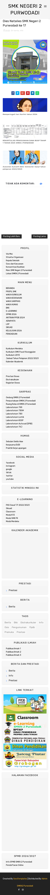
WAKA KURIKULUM (14, 295)
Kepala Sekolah (12, 260)
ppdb (32, 627)
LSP (7, 324)
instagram (10, 466)
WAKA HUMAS (12, 304)
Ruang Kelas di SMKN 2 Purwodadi (21, 404)
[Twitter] (28, 889)
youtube (10, 479)
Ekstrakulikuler (12, 379)
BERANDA (10, 288)
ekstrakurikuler (28, 622)
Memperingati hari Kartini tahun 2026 (20, 114)
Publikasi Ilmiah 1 (13, 648)
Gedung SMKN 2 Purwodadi (18, 397)
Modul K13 (10, 515)
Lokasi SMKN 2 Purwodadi (17, 273)
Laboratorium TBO (14, 414)
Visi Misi (9, 254)
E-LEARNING (11, 311)
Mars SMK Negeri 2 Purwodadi (19, 270)
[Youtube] (31, 889)
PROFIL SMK (11, 291)
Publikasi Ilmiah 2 (13, 652)
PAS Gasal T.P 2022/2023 (18, 505)
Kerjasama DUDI (13, 445)
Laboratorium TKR (14, 407)
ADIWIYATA (10, 321)
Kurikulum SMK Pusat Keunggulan (21, 352)
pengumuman (19, 627)
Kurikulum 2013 (13, 355)
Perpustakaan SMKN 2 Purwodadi (21, 401)
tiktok (8, 472)
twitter (9, 476)
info (21, 31)
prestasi (13, 590)
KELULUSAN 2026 (14, 330)
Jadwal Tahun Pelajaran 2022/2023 (22, 358)
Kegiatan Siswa (13, 383)
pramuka (9, 632)
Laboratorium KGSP (14, 420)
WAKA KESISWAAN (14, 298)
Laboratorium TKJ (14, 427)
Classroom (10, 511)
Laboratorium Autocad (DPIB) (19, 424)
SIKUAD (9, 327)
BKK (7, 308)
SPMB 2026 (11, 314)
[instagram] (22, 889)
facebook (10, 463)
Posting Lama (39, 236)
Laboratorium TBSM (15, 410)
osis (7, 627)
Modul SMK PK (12, 518)
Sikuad (9, 508)
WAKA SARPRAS (13, 301)
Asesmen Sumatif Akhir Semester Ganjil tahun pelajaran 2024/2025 (24, 168)
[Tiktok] (26, 889)
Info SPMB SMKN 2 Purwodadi (19, 862)
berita (16, 31)
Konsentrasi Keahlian (15, 267)
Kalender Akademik (14, 361)
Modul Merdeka (12, 521)
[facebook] (19, 889)
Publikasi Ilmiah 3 (13, 655)
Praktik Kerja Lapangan (16, 448)
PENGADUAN (11, 334)
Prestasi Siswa (12, 376)
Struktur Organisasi (14, 257)
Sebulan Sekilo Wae (14, 441)
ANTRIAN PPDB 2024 (15, 317)
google (9, 469)
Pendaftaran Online (14, 865)
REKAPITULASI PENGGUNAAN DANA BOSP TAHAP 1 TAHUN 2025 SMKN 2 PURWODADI (24, 142)
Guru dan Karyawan (14, 264)
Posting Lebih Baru (11, 236)
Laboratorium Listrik (15, 417)
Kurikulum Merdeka (14, 348)
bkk (16, 622)
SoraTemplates (20, 879)
